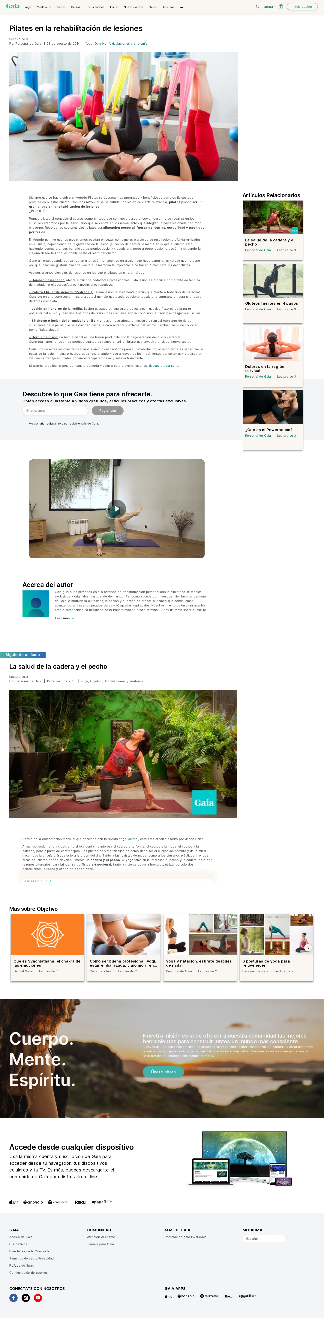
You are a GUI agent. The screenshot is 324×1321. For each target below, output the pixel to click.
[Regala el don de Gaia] (281, 6)
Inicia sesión (302, 6)
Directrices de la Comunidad (30, 1251)
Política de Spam (21, 1265)
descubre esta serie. (164, 365)
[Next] (308, 947)
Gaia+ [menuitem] (153, 7)
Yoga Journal (128, 839)
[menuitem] (28, 6)
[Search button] (258, 6)
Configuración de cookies (28, 1272)
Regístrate (107, 411)
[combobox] (264, 1239)
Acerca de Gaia (21, 1237)
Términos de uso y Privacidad (31, 1258)
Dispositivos (18, 1244)
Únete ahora (163, 1071)
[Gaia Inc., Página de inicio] (13, 6)
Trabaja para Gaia (100, 1244)
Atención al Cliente (101, 1237)
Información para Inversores (186, 1237)
